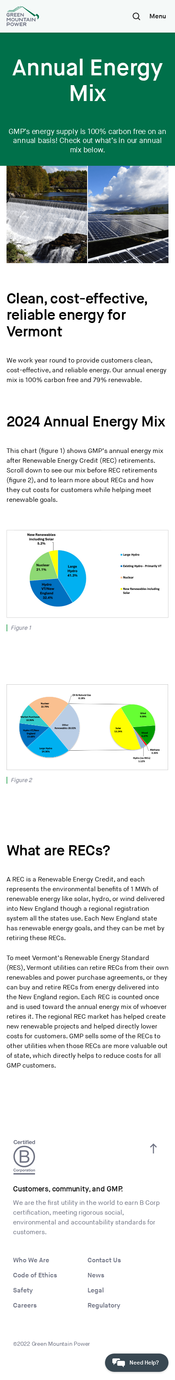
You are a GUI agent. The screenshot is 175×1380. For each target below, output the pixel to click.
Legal (96, 1290)
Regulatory (104, 1306)
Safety (23, 1290)
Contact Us (104, 1260)
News (96, 1275)
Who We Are (31, 1260)
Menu (157, 16)
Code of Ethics (35, 1275)
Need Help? (144, 1362)
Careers (25, 1306)
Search (136, 16)
